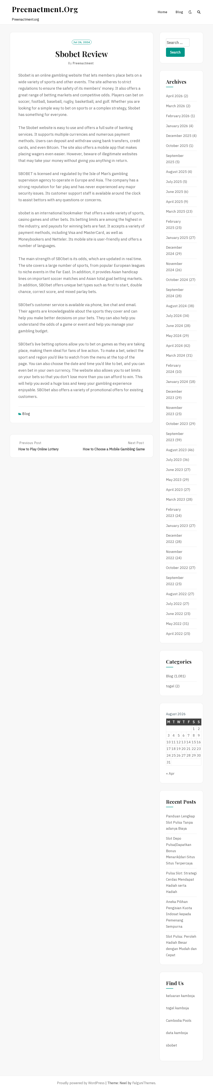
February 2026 (178, 116)
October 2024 (177, 279)
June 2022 (174, 613)
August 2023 (176, 450)
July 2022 (174, 603)
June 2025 (174, 191)
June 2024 (174, 325)
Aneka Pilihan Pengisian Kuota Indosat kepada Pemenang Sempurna (179, 914)
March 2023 (175, 499)
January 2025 (177, 237)
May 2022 (174, 623)
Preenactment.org (45, 9)
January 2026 (177, 126)
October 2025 (177, 145)
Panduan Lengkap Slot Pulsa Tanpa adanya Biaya (180, 822)
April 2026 (174, 96)
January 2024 (177, 381)
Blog (179, 12)
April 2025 (174, 201)
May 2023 (174, 479)
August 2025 (176, 171)
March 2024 (175, 355)
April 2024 (174, 345)
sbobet (171, 1045)
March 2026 (175, 106)
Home (162, 12)
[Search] (199, 12)
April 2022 (174, 633)
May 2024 (174, 335)
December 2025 (178, 135)
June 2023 (174, 469)
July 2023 (174, 459)
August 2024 (176, 306)
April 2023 (174, 489)
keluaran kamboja (180, 995)
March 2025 (175, 211)
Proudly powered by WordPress (81, 1083)
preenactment (83, 63)
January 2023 (177, 525)
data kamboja (177, 1032)
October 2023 (177, 423)
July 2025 (174, 181)
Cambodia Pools (178, 1020)
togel (170, 686)
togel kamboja (177, 1008)
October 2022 (177, 567)
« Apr (170, 773)
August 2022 (176, 594)
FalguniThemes (143, 1083)
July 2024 (174, 315)
